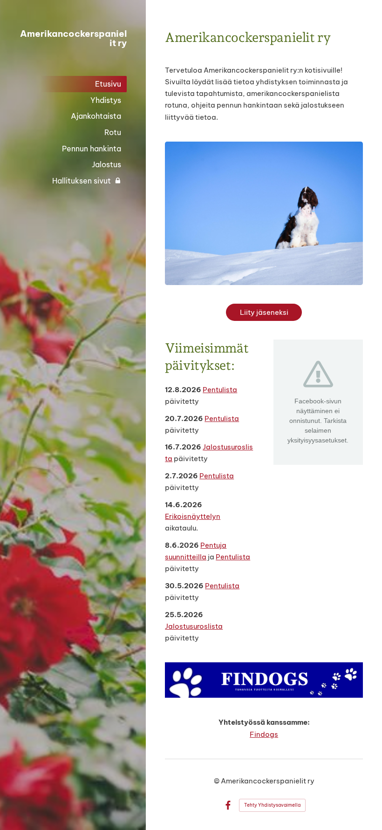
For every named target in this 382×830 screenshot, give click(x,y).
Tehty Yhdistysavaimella (272, 805)
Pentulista (220, 389)
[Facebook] (228, 805)
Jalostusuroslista (194, 626)
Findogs (264, 734)
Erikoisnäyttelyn (192, 516)
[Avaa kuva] (264, 680)
